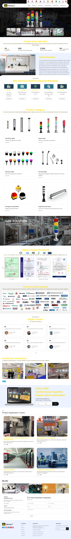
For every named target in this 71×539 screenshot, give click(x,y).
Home (29, 5)
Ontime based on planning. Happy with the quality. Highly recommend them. (18, 342)
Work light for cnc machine (46, 438)
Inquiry (55, 403)
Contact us (63, 5)
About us (34, 5)
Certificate (55, 5)
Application (48, 5)
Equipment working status (46, 470)
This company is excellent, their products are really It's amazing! (38, 342)
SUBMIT (31, 515)
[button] (8, 242)
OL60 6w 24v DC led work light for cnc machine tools (16, 438)
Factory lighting (9, 470)
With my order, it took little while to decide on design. (58, 342)
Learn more (5, 444)
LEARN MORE (8, 98)
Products (40, 5)
